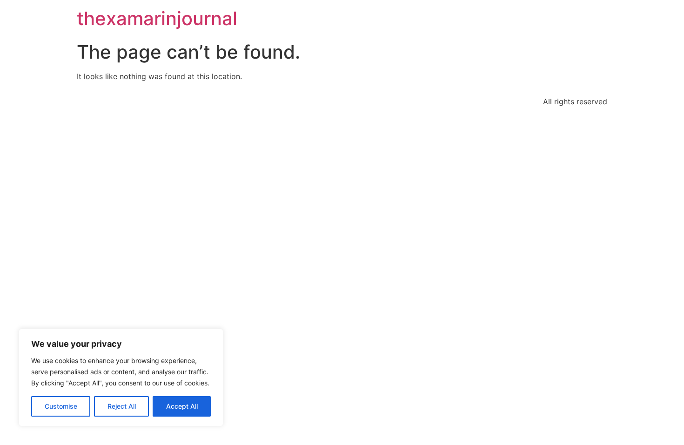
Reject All (121, 406)
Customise (61, 406)
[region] (121, 377)
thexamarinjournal (157, 18)
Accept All (182, 406)
